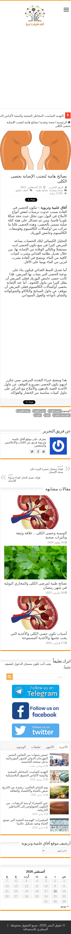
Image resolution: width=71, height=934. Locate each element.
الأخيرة (63, 747)
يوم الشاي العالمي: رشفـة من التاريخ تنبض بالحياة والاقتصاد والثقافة (25, 789)
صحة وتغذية (47, 122)
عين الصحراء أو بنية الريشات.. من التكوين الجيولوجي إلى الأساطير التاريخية (27, 806)
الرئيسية (62, 122)
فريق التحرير (56, 187)
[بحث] (9, 676)
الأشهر (50, 747)
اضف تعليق (22, 190)
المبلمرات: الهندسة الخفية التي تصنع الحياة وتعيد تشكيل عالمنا (25, 821)
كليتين (38, 415)
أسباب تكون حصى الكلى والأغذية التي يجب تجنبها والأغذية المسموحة (39, 636)
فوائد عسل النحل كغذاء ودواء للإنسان (24, 477)
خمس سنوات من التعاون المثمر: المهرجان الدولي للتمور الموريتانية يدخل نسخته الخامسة (27, 758)
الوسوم (21, 747)
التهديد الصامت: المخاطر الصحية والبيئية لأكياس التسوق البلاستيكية (27, 773)
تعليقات (36, 747)
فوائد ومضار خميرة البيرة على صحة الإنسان (46, 469)
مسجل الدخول (23, 663)
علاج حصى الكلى (62, 415)
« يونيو (65, 906)
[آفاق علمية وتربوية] (36, 16)
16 (55, 891)
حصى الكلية (39, 411)
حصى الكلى (55, 411)
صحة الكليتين (23, 411)
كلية (47, 415)
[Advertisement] (35, 69)
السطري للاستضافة (35, 929)
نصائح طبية (42, 190)
